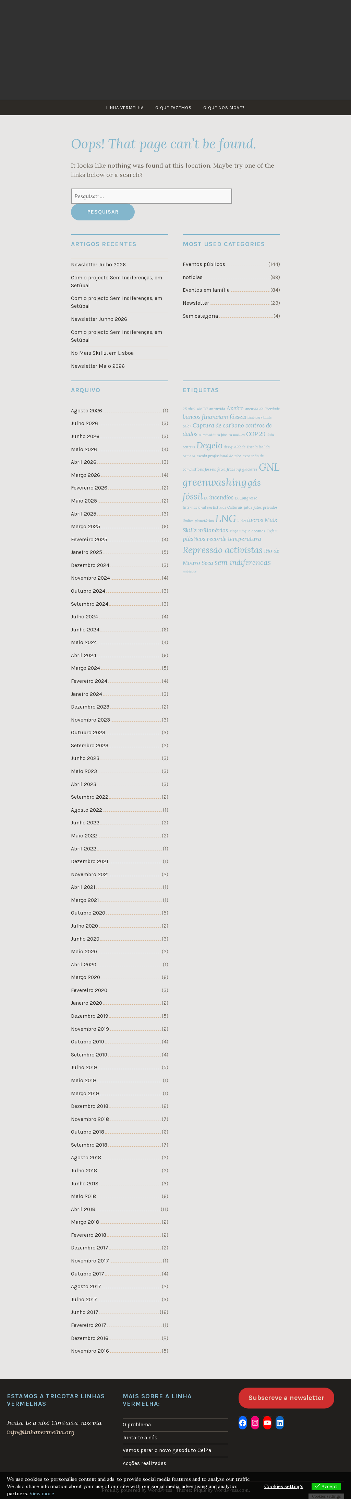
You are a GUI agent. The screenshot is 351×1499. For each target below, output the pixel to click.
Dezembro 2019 (89, 1016)
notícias (193, 277)
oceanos (258, 531)
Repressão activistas (223, 549)
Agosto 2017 (86, 1286)
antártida (217, 409)
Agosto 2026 (86, 411)
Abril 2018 (83, 1209)
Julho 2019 (84, 1067)
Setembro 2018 (89, 1145)
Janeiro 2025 (86, 552)
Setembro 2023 (89, 745)
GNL (269, 466)
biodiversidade (259, 417)
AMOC (202, 409)
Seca (207, 563)
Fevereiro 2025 (89, 539)
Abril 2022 (83, 849)
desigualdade (234, 447)
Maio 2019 (83, 1080)
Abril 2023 (83, 784)
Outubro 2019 (87, 1042)
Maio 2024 (84, 642)
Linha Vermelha (125, 107)
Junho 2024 (85, 630)
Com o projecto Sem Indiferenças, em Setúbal (116, 282)
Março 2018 (85, 1222)
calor (187, 426)
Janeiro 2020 (86, 1003)
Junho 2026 (85, 436)
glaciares (249, 469)
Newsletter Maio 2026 (98, 366)
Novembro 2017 (90, 1261)
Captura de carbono (218, 425)
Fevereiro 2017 (88, 1325)
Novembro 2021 (90, 874)
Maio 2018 (83, 1196)
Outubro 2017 (87, 1274)
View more (41, 1493)
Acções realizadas (144, 1463)
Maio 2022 (84, 836)
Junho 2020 (85, 939)
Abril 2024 (83, 655)
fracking (234, 469)
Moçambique (239, 531)
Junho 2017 (84, 1312)
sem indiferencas (243, 562)
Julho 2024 (84, 617)
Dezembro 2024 (90, 565)
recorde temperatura (234, 539)
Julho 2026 (84, 423)
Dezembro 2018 (89, 1106)
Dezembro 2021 (89, 861)
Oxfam (272, 531)
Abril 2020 (83, 965)
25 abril (189, 409)
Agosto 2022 (86, 810)
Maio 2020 (84, 951)
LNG (225, 518)
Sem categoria (200, 316)
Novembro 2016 (90, 1351)
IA (206, 498)
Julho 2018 (84, 1171)
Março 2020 (85, 977)
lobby (242, 520)
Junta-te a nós (140, 1438)
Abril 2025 (83, 514)
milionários (213, 530)
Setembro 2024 (89, 604)
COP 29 (255, 434)
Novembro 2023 (90, 720)
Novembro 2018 (90, 1119)
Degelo (209, 445)
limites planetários (198, 520)
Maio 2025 (84, 501)
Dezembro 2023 (90, 707)
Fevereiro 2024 (89, 681)
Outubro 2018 (87, 1132)
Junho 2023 (85, 758)
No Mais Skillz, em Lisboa (102, 353)
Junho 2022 (85, 823)
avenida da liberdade (262, 409)
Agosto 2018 (86, 1158)
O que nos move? (224, 107)
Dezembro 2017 (89, 1248)
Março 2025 (85, 526)
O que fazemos (173, 107)
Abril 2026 (83, 462)
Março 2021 (85, 900)
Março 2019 (85, 1093)
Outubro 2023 (88, 732)
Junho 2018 (84, 1184)
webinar (189, 571)
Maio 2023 (84, 771)
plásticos (194, 539)
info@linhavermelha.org (40, 1432)
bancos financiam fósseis (214, 417)
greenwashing (214, 481)
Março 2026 (85, 475)
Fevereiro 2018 (88, 1235)
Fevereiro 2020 (89, 990)
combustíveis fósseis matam (222, 434)
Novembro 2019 (90, 1029)
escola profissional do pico (219, 456)
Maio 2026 (84, 449)
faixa (221, 469)
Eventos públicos (204, 264)
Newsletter (196, 303)
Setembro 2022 (89, 797)
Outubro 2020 (88, 913)
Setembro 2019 (89, 1055)
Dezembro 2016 (89, 1338)
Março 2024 (85, 668)
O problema (137, 1425)
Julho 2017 (84, 1299)
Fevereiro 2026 (89, 488)
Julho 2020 (84, 926)
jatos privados (266, 507)
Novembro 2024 (90, 578)
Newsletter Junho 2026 (99, 319)
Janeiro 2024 (86, 694)
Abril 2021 (83, 887)
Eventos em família (206, 290)
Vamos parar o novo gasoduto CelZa (167, 1450)
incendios (221, 497)
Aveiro (235, 408)
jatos (248, 507)
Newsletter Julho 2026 (98, 265)
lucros (255, 520)
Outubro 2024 (88, 591)
